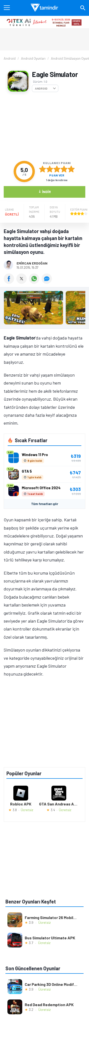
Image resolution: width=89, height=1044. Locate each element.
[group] (44, 309)
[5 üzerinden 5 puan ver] (71, 169)
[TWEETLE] (22, 282)
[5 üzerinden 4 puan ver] (64, 169)
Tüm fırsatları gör (44, 504)
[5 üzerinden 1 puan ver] (42, 169)
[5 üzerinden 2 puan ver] (49, 169)
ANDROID (41, 88)
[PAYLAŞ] (10, 282)
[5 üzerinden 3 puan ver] (56, 169)
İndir (44, 191)
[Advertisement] (44, 126)
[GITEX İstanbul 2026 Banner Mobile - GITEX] (44, 22)
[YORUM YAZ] (47, 282)
